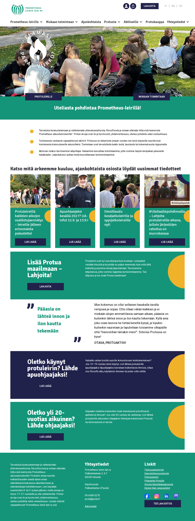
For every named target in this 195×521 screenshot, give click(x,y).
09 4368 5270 (92, 495)
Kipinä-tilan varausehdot (157, 488)
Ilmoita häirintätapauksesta (158, 484)
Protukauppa (155, 22)
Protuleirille (43, 96)
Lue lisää (30, 241)
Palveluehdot (151, 477)
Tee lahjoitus (163, 503)
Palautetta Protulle (154, 480)
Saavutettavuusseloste (156, 473)
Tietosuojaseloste (154, 469)
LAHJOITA (150, 6)
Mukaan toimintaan (152, 96)
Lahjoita (45, 286)
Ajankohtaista (91, 22)
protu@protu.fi (92, 499)
